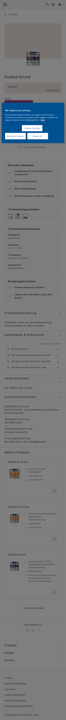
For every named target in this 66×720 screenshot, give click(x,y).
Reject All (37, 136)
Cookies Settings (32, 128)
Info (43, 120)
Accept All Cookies (15, 136)
